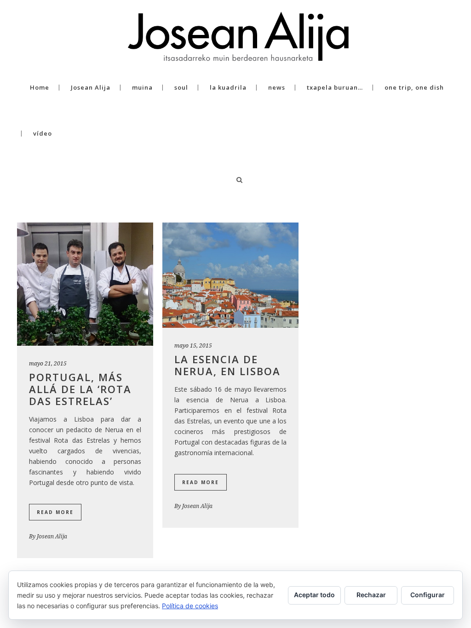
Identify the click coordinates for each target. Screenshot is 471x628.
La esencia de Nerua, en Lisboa (227, 365)
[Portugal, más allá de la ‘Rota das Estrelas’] (85, 284)
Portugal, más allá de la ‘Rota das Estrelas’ (80, 389)
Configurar (427, 595)
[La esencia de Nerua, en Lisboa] (230, 275)
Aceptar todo (314, 595)
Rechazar (371, 595)
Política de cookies (190, 606)
